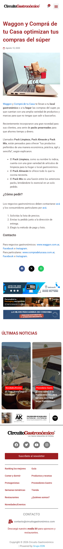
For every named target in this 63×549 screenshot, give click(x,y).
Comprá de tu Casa (24, 103)
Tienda (35, 490)
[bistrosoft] (31, 288)
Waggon (7, 103)
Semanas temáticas (15, 490)
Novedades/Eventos (14, 388)
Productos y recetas (42, 475)
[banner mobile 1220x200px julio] (31, 301)
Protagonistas (12, 483)
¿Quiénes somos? (41, 497)
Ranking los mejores (15, 468)
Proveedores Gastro (44, 388)
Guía (34, 468)
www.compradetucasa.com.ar (38, 252)
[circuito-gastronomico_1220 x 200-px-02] (31, 417)
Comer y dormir (13, 475)
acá (58, 203)
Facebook (8, 248)
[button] (56, 6)
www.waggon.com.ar (48, 244)
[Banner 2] (31, 314)
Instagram (21, 248)
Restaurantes (12, 497)
